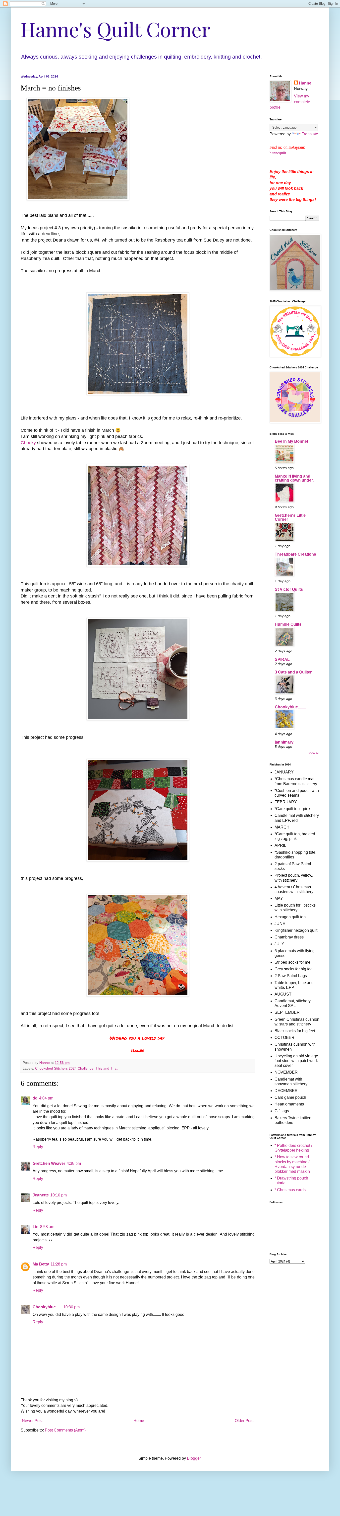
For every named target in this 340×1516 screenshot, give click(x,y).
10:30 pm (71, 1307)
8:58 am (47, 1227)
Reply (38, 1147)
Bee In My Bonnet (291, 441)
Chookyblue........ (290, 707)
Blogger (194, 1458)
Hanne (305, 83)
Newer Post (32, 1421)
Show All (313, 753)
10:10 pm (58, 1195)
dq (35, 1098)
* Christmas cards (290, 1190)
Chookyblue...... (47, 1307)
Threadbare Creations (295, 554)
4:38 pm (74, 1163)
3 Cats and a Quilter (293, 672)
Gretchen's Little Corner (290, 517)
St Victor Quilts (289, 589)
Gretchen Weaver (49, 1163)
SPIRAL (282, 659)
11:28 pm (59, 1264)
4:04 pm (46, 1098)
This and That (106, 1068)
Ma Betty (41, 1264)
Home (138, 1421)
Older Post (244, 1421)
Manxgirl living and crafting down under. (294, 478)
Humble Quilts (288, 624)
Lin (36, 1227)
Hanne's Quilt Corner (115, 28)
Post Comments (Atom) (65, 1430)
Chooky (28, 442)
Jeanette (41, 1195)
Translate (310, 134)
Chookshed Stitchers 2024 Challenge (64, 1068)
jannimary (284, 742)
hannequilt (278, 152)
